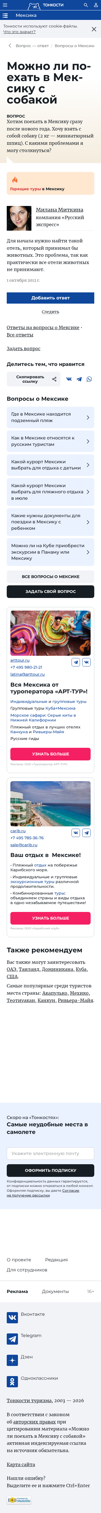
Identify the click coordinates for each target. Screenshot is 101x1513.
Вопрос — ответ (32, 45)
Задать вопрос (23, 348)
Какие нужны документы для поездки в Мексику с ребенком (46, 522)
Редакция (56, 1259)
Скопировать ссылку (30, 379)
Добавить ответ (50, 298)
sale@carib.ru (23, 845)
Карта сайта (21, 1464)
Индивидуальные (28, 701)
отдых (40, 865)
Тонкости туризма (11, 45)
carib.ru (18, 831)
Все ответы (20, 335)
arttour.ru (19, 660)
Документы (55, 1291)
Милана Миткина (59, 210)
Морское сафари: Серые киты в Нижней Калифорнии (43, 718)
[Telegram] (79, 379)
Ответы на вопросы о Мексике (43, 327)
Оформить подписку (50, 1170)
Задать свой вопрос (51, 591)
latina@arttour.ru (27, 674)
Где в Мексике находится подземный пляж (41, 417)
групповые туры (69, 701)
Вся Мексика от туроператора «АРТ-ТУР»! (49, 688)
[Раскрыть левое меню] (5, 5)
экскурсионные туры (32, 881)
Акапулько (54, 993)
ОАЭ (11, 969)
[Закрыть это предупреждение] (94, 29)
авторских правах (34, 1422)
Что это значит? (19, 31)
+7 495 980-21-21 (26, 667)
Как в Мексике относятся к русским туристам (43, 441)
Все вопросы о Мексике (50, 576)
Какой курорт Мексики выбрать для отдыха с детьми (46, 465)
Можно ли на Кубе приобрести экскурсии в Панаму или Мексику (47, 552)
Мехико (79, 993)
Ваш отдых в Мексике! (45, 855)
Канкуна (19, 731)
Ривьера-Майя (75, 1000)
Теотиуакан (21, 1000)
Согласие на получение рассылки (43, 1192)
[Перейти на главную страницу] (45, 5)
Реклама (17, 1291)
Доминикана (57, 969)
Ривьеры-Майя (48, 731)
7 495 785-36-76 (27, 838)
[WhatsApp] (89, 379)
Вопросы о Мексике (75, 45)
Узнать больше (50, 753)
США (12, 976)
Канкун (46, 1000)
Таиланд (29, 969)
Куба (81, 969)
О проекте (19, 1259)
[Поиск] (86, 5)
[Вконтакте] (69, 379)
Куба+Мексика (60, 708)
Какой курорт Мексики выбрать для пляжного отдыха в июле (47, 492)
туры (59, 893)
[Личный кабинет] (96, 5)
